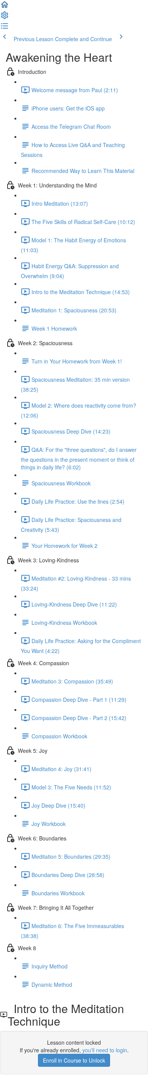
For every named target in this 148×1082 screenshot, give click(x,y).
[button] (4, 7)
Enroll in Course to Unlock (74, 1060)
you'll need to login (104, 1050)
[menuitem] (4, 17)
